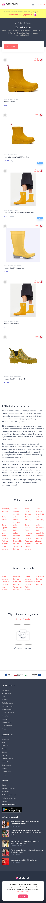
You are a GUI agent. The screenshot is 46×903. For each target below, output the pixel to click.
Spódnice (5, 716)
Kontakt (4, 801)
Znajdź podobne (36, 59)
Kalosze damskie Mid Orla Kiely (14, 379)
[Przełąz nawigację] (33, 4)
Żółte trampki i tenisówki (40, 511)
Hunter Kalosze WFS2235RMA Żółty (17, 157)
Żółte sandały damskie (16, 511)
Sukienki (4, 719)
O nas (4, 785)
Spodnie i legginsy (8, 713)
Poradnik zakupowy (17, 845)
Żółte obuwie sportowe (17, 519)
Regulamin (5, 791)
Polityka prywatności (9, 795)
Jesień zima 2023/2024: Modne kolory (24, 860)
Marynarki (5, 762)
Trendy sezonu (15, 826)
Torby (4, 729)
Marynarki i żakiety (8, 706)
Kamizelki (5, 700)
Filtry (11, 47)
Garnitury (5, 745)
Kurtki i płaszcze (7, 703)
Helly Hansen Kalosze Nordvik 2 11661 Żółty (19, 212)
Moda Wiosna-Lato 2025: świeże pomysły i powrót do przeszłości (25, 822)
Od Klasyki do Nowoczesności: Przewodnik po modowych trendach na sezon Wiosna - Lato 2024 (26, 832)
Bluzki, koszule (7, 693)
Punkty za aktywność (9, 798)
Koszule (4, 752)
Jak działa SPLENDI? (9, 788)
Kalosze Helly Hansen (11, 323)
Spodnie (4, 768)
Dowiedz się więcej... (23, 619)
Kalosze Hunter (9, 101)
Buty (21, 23)
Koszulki (4, 755)
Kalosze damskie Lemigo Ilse (14, 268)
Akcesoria (5, 690)
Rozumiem (23, 896)
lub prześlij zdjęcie (24, 648)
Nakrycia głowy (7, 709)
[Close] (45, 13)
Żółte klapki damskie (28, 511)
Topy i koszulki (7, 726)
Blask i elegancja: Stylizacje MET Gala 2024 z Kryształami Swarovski (26, 842)
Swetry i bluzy (6, 722)
